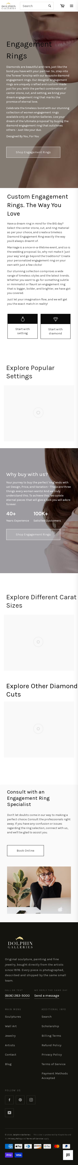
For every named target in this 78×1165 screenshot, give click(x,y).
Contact (10, 1054)
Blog (8, 1064)
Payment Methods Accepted (55, 1076)
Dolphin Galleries (21, 1134)
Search (47, 1016)
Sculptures (13, 1016)
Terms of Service (54, 1064)
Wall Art (11, 1026)
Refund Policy (51, 1045)
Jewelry (10, 1036)
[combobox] (37, 6)
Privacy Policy (52, 1054)
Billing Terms (51, 1036)
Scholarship (50, 1026)
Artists (10, 1045)
